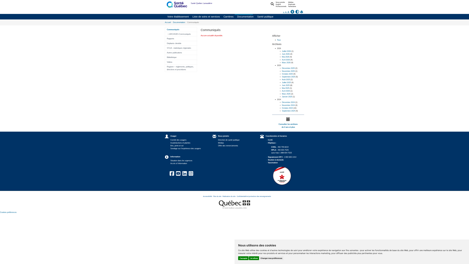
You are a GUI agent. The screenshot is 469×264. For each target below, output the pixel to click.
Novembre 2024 (288, 105)
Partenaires (292, 6)
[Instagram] (190, 175)
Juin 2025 (286, 85)
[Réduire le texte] (283, 12)
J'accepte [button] (243, 258)
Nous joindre (223, 136)
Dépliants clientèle (174, 43)
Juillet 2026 (286, 51)
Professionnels (281, 6)
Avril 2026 (286, 60)
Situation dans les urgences (181, 161)
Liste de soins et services (206, 16)
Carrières (229, 16)
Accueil (168, 22)
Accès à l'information (178, 163)
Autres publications (174, 53)
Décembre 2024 (288, 102)
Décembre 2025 (288, 68)
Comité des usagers (178, 140)
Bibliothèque (171, 57)
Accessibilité (207, 196)
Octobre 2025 (287, 74)
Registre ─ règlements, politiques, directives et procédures (180, 68)
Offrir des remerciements (228, 146)
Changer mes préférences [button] (271, 258)
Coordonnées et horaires (276, 136)
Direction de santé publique (229, 140)
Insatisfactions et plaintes (180, 143)
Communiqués (173, 29)
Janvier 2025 (287, 97)
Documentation (245, 16)
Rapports (170, 39)
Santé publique (265, 16)
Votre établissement (178, 16)
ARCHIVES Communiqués (180, 34)
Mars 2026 (286, 62)
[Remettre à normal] (286, 12)
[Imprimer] (301, 12)
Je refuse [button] (254, 258)
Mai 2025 (285, 88)
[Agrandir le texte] (288, 12)
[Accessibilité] (292, 12)
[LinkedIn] (184, 175)
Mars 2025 (286, 94)
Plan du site (217, 196)
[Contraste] (297, 12)
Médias (221, 143)
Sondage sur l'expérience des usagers (185, 148)
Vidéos (169, 62)
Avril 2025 (286, 91)
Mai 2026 (285, 57)
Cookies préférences (8, 212)
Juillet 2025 (286, 82)
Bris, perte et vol (176, 146)
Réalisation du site (229, 196)
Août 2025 (286, 79)
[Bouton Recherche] (189, 3)
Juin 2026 (286, 54)
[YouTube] (178, 175)
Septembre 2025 (288, 77)
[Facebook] (171, 175)
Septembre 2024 (288, 111)
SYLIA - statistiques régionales (179, 48)
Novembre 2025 (288, 71)
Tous (279, 40)
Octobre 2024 (287, 108)
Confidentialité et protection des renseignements (254, 196)
